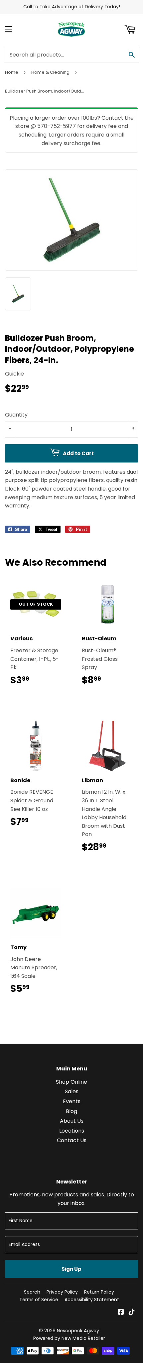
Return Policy (99, 1292)
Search (32, 1292)
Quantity (16, 415)
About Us (71, 1121)
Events (71, 1101)
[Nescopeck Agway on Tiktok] (132, 1312)
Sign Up (71, 1268)
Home (11, 72)
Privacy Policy (62, 1292)
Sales (71, 1091)
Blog (71, 1111)
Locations (71, 1131)
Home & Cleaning (50, 72)
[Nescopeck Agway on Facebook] (121, 1312)
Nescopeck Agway (78, 1330)
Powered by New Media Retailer (69, 1338)
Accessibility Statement (92, 1299)
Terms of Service (38, 1299)
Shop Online (71, 1082)
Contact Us (71, 1140)
